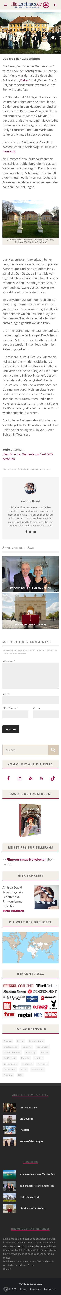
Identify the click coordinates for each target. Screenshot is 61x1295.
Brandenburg (36, 1041)
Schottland (37, 1069)
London (38, 1058)
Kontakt (23, 1289)
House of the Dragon (31, 1141)
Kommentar (8, 660)
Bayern (8, 1041)
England (27, 1046)
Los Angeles (10, 1063)
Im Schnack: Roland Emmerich (37, 1185)
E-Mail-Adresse (10, 708)
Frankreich (42, 1046)
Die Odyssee (26, 1118)
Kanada (25, 1058)
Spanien (8, 1075)
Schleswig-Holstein (41, 469)
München (27, 1063)
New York (43, 1063)
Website (36, 708)
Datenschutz (50, 1289)
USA (20, 1075)
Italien (44, 1052)
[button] (6, 1289)
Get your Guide (25, 1246)
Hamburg (8, 151)
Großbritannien (12, 1052)
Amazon (44, 1246)
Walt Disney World (30, 1197)
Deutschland (10, 469)
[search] (53, 750)
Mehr (50, 525)
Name (6, 694)
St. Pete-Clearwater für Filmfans (37, 1174)
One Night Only (28, 1107)
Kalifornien (10, 1058)
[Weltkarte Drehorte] (30, 962)
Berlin (20, 1041)
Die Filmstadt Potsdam (32, 1208)
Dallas (24, 80)
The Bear (24, 1129)
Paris (23, 1069)
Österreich (9, 1069)
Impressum (35, 1289)
